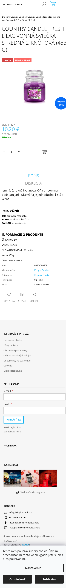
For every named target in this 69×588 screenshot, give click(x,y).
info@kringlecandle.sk (20, 512)
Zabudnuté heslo (12, 431)
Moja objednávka (13, 370)
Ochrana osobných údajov (17, 355)
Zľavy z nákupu (11, 345)
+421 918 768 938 (18, 517)
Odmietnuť (17, 579)
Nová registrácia (12, 427)
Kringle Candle (41, 270)
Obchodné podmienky (15, 350)
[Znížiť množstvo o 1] (19, 152)
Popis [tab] (33, 175)
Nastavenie (33, 568)
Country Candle (42, 274)
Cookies (8, 365)
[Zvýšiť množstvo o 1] (4, 152)
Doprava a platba (13, 340)
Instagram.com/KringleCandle (24, 527)
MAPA (25, 544)
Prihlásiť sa (14, 419)
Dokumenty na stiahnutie (17, 360)
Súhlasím (49, 579)
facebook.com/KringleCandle (24, 522)
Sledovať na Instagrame (32, 492)
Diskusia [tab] (33, 183)
